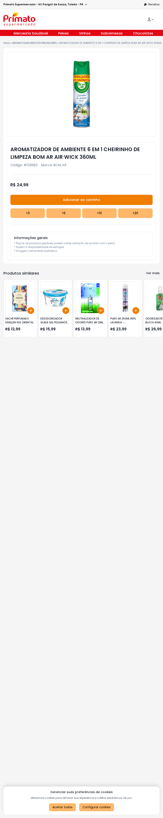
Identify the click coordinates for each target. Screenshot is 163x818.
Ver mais (153, 273)
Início (6, 43)
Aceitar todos (62, 807)
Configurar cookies (97, 807)
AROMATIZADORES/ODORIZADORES (34, 43)
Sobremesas (112, 33)
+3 (28, 213)
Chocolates (143, 33)
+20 (135, 213)
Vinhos (85, 33)
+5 (64, 213)
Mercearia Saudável (31, 33)
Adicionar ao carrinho (81, 199)
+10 (99, 213)
